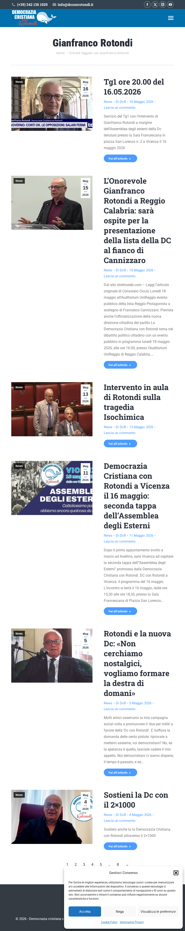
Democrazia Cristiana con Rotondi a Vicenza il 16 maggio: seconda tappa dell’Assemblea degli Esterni (137, 495)
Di (121, 102)
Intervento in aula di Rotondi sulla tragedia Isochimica (136, 402)
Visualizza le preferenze (158, 911)
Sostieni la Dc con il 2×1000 (136, 800)
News (19, 81)
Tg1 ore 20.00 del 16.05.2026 (134, 86)
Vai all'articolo (117, 158)
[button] (176, 873)
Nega (120, 911)
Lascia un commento (120, 108)
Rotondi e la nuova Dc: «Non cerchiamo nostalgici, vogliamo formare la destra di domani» (137, 663)
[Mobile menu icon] (171, 18)
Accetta (84, 911)
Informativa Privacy (132, 922)
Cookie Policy (109, 922)
